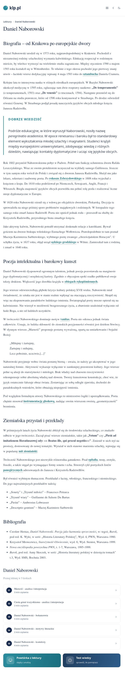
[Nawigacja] (107, 8)
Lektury (7, 21)
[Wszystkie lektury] (113, 8)
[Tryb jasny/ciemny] (119, 8)
